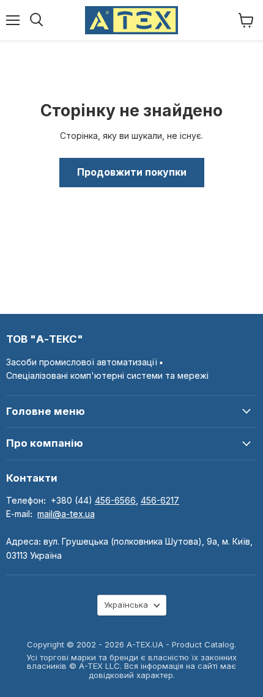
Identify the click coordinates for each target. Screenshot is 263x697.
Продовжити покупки (132, 172)
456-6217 (160, 500)
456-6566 (115, 500)
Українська (126, 604)
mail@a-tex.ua (66, 514)
